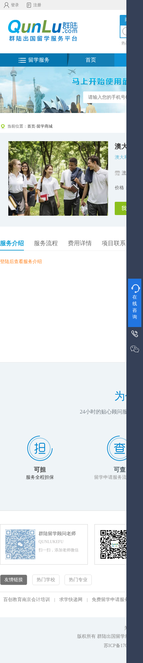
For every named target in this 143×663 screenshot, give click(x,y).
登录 (15, 5)
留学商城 (45, 126)
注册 (37, 5)
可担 (40, 469)
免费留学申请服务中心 (115, 599)
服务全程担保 (40, 477)
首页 (90, 60)
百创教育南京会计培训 (26, 599)
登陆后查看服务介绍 (21, 261)
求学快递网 (70, 599)
